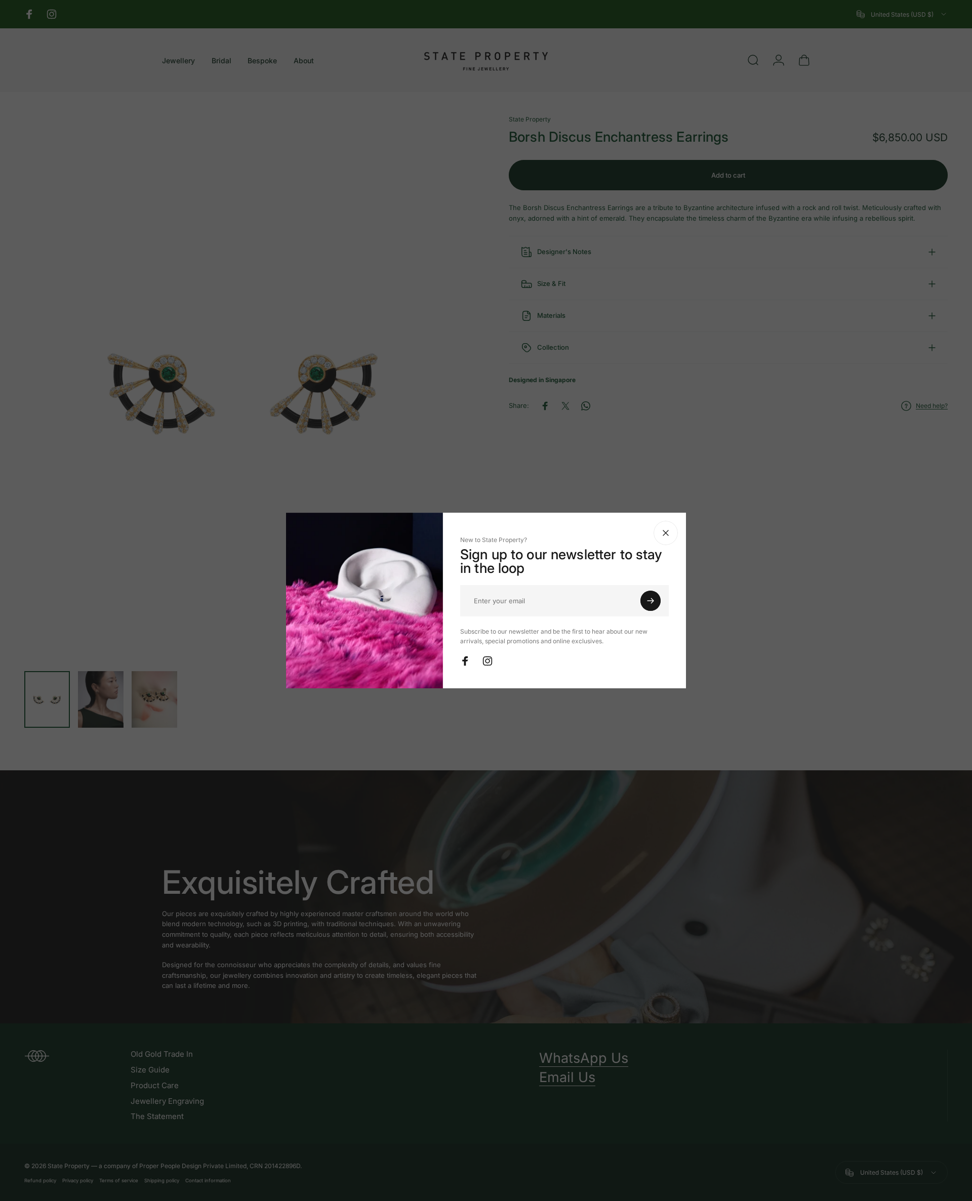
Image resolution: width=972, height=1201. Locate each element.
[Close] (666, 533)
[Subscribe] (650, 601)
